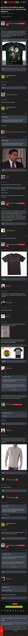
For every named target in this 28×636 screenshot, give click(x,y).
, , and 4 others (14, 361)
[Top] (1, 620)
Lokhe (7, 577)
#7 (26, 208)
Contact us (3, 618)
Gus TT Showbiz (9, 130)
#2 (26, 81)
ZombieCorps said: (6, 413)
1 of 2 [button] (10, 603)
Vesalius (8, 284)
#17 (26, 502)
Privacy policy (16, 618)
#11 (26, 307)
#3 (26, 99)
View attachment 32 (7, 382)
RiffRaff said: (5, 587)
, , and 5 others (13, 279)
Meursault (8, 429)
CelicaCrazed (9, 175)
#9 (26, 249)
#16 (26, 484)
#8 (26, 235)
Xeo (7, 301)
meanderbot (8, 315)
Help (21, 618)
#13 (26, 373)
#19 (26, 550)
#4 (26, 113)
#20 (26, 583)
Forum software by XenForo (12, 622)
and (9, 472)
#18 (26, 529)
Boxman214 (8, 229)
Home (24, 618)
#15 (26, 435)
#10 (26, 291)
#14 (26, 409)
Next (14, 603)
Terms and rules (9, 618)
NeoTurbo (8, 93)
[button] (2, 2)
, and (13, 170)
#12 (26, 321)
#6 (26, 182)
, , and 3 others (14, 538)
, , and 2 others (12, 87)
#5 (26, 137)
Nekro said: (5, 117)
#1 (26, 28)
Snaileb (7, 367)
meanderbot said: (6, 376)
